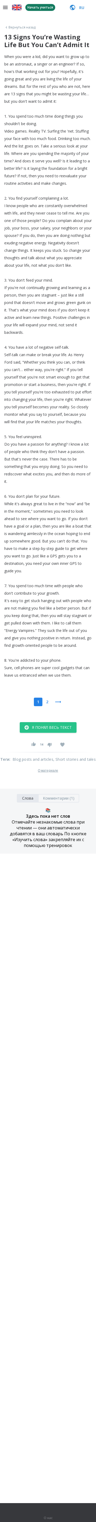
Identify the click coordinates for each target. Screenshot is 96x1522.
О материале (48, 770)
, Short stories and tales (74, 759)
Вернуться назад (22, 27)
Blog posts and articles (33, 759)
